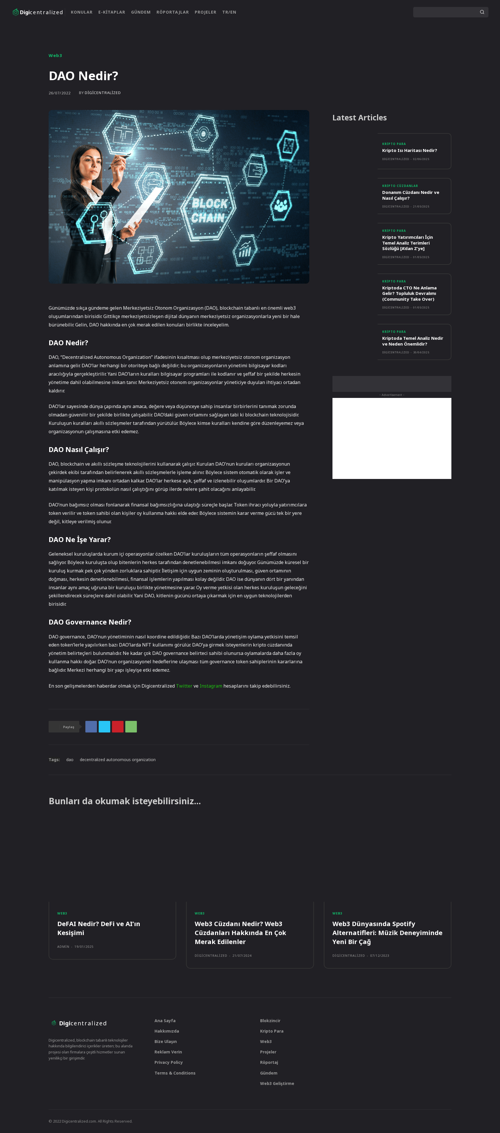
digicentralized (103, 93)
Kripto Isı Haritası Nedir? (409, 150)
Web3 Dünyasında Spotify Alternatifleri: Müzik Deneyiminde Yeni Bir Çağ (387, 932)
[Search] (482, 12)
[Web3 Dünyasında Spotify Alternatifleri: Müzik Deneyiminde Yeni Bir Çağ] (387, 860)
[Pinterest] (118, 726)
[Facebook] (91, 726)
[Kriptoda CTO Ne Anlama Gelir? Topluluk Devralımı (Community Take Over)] (355, 291)
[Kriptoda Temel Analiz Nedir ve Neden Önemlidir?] (355, 342)
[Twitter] (373, 12)
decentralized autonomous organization (118, 759)
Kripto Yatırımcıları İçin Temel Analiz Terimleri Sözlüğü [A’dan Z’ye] (407, 242)
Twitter (184, 686)
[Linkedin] (391, 12)
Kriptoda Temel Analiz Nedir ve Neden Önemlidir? (412, 341)
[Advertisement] (391, 438)
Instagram (211, 686)
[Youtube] (401, 12)
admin (63, 946)
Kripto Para (394, 143)
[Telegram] (74, 1072)
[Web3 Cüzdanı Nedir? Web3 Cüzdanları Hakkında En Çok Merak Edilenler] (250, 860)
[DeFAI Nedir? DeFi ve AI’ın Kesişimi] (112, 860)
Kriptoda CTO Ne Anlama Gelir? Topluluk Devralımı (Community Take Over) (409, 293)
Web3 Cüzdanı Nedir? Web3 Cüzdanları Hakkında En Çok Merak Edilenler (240, 932)
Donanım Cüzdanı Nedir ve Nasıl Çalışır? (410, 195)
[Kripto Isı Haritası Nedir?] (355, 151)
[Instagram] (382, 12)
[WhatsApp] (131, 726)
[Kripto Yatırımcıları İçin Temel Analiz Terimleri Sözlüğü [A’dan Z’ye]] (355, 241)
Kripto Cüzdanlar (400, 185)
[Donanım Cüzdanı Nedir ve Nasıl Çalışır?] (355, 196)
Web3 (55, 55)
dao (69, 759)
